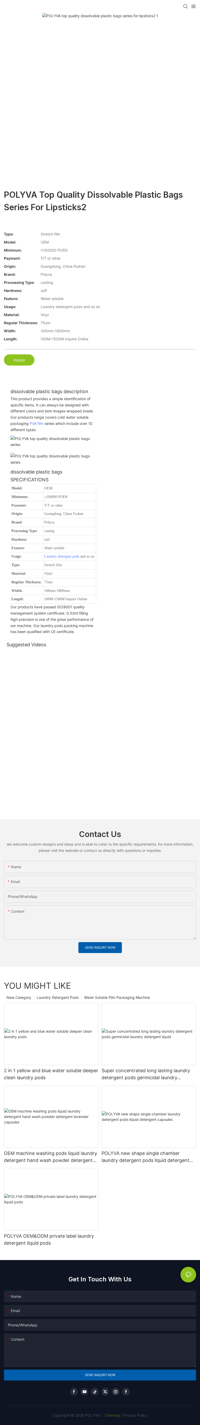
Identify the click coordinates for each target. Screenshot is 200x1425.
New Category (19, 997)
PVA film (36, 423)
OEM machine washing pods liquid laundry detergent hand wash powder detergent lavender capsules (50, 1157)
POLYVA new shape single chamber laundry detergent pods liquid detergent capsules (145, 1157)
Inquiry (19, 360)
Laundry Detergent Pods (58, 997)
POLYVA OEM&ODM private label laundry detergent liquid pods (49, 1239)
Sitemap (112, 1415)
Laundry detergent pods (61, 556)
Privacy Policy (135, 1415)
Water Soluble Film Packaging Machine (117, 997)
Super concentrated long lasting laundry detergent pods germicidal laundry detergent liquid (146, 1074)
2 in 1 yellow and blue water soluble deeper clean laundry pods (51, 1074)
